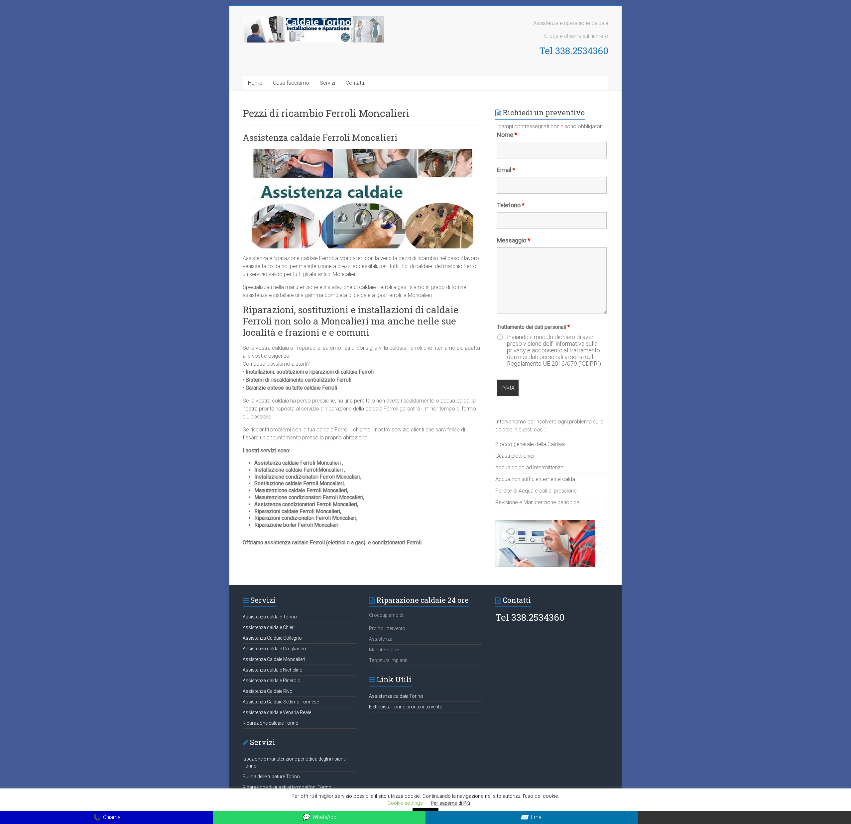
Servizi (327, 83)
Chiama (106, 817)
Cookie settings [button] (405, 803)
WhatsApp (319, 817)
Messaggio (513, 240)
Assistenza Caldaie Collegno (272, 638)
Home (255, 83)
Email (506, 169)
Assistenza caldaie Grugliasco (274, 648)
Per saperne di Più (450, 803)
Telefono (511, 205)
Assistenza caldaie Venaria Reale (277, 712)
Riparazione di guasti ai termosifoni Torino (287, 787)
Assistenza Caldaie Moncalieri (274, 659)
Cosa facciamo (291, 83)
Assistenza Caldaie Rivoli (269, 691)
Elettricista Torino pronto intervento (405, 706)
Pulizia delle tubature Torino (271, 776)
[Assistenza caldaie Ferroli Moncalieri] (362, 152)
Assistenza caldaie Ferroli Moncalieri (320, 137)
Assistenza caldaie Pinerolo (272, 680)
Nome (507, 134)
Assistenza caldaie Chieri (269, 627)
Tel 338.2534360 (573, 51)
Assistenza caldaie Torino (270, 616)
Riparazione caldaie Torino (271, 723)
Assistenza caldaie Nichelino (273, 670)
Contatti (355, 83)
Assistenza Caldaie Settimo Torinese (281, 701)
